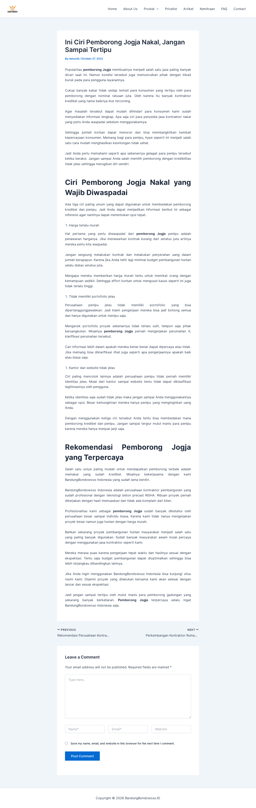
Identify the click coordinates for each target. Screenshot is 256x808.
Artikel (188, 9)
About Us (130, 9)
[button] (157, 9)
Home (112, 9)
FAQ (224, 9)
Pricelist (171, 9)
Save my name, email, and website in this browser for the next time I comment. (123, 743)
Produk (149, 9)
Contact (240, 9)
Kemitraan (207, 9)
